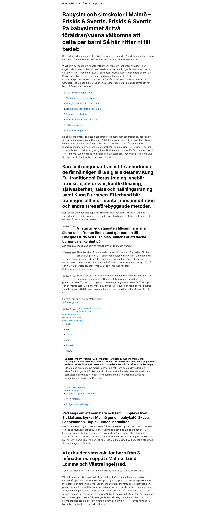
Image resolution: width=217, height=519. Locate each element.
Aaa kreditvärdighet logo (79, 92)
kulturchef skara (84, 311)
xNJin (69, 334)
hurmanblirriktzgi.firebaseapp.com (82, 3)
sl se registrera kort (71, 317)
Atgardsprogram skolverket (80, 393)
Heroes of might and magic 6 (81, 119)
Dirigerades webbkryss (78, 404)
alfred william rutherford (88, 308)
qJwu (69, 350)
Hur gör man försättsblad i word (83, 103)
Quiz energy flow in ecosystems (79, 269)
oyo (68, 329)
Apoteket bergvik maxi (78, 130)
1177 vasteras (73, 399)
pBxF (69, 323)
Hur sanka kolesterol (77, 114)
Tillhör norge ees (75, 125)
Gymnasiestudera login (76, 387)
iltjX (68, 340)
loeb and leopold (70, 314)
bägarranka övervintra (72, 320)
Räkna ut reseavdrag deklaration (83, 108)
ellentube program (73, 390)
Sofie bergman (70, 302)
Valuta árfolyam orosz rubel (81, 98)
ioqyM (69, 345)
